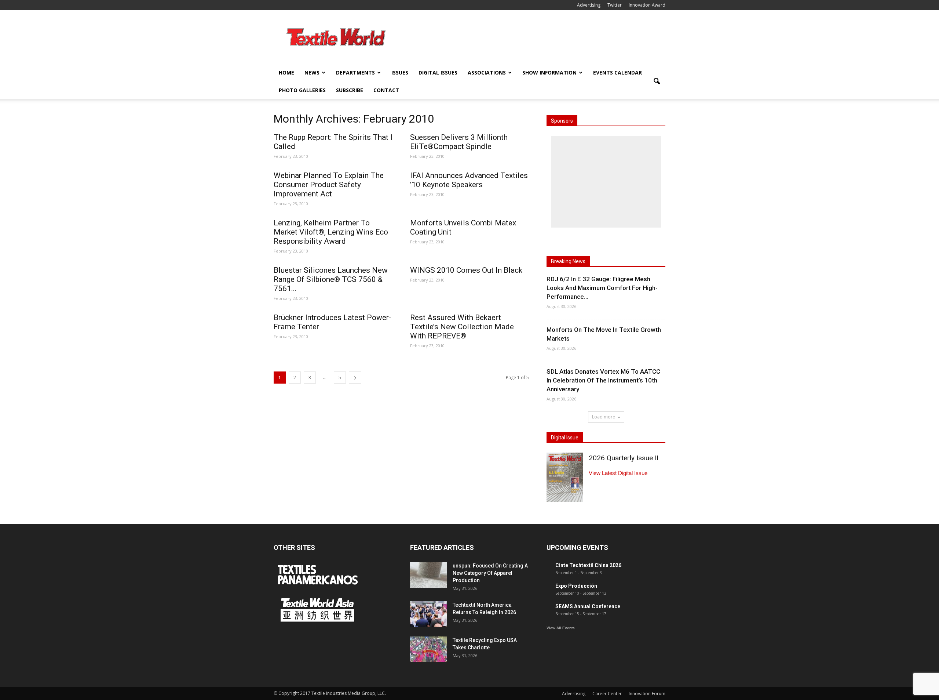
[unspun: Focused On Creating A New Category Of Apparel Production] (428, 575)
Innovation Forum (647, 693)
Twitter (614, 5)
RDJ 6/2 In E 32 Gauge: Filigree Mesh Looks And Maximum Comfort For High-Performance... (602, 287)
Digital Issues (438, 72)
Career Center (607, 693)
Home (286, 72)
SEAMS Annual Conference (587, 606)
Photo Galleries (302, 90)
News (311, 72)
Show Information (549, 72)
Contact (386, 90)
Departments (355, 72)
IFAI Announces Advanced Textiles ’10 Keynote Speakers (469, 180)
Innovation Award (647, 5)
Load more (603, 417)
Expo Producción (576, 586)
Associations (487, 72)
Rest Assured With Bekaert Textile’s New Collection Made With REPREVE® (462, 326)
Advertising (588, 5)
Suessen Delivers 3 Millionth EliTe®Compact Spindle (459, 142)
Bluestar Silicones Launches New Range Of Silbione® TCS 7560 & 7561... (331, 279)
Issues (399, 72)
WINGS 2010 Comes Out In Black (466, 270)
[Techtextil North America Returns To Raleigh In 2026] (428, 614)
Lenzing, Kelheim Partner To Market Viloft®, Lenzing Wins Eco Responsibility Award (331, 232)
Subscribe (349, 90)
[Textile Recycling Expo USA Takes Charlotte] (428, 649)
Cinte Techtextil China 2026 (588, 565)
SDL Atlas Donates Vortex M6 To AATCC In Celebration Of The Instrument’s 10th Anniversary (603, 380)
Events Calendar (617, 72)
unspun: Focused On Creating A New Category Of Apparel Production (490, 573)
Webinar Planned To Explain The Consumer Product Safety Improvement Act (329, 184)
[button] (656, 81)
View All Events (561, 628)
